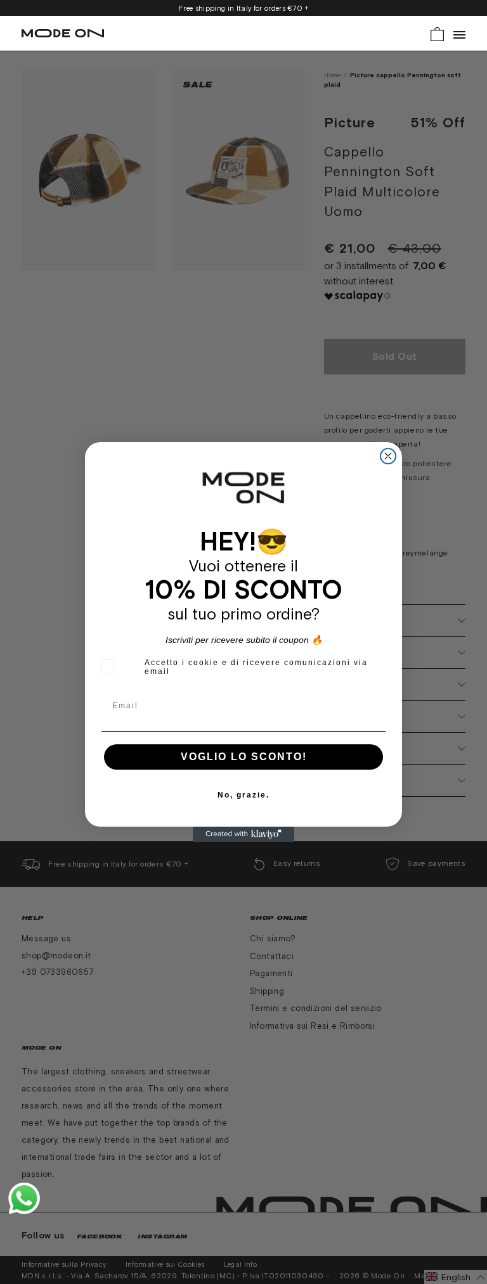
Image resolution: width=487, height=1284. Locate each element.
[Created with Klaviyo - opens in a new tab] (243, 834)
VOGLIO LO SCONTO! (244, 756)
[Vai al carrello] (437, 33)
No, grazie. (243, 795)
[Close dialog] (388, 456)
